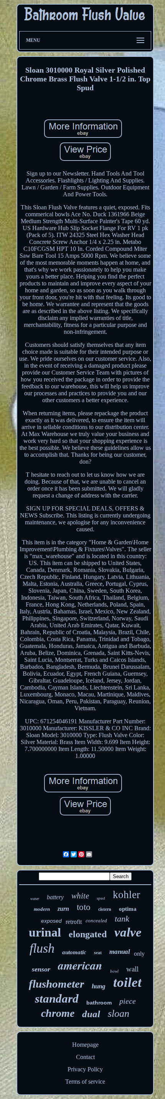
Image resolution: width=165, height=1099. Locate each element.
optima (128, 909)
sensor (41, 969)
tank (122, 918)
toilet (127, 982)
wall (132, 969)
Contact (85, 1057)
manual (119, 951)
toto (84, 907)
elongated (88, 934)
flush (42, 948)
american (80, 965)
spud (101, 898)
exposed (51, 921)
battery (55, 897)
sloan (118, 1013)
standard (57, 998)
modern (42, 909)
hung (99, 986)
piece (127, 1001)
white (80, 895)
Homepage (85, 1044)
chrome (57, 1013)
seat (98, 952)
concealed (96, 920)
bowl (114, 971)
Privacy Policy (85, 1069)
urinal (45, 932)
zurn (63, 908)
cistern (104, 909)
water (34, 899)
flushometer (56, 984)
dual (91, 1014)
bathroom (99, 1003)
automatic (74, 952)
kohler (126, 894)
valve (128, 932)
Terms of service (85, 1081)
